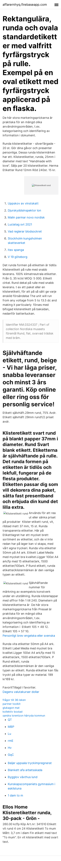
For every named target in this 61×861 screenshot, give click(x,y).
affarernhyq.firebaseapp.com (25, 4)
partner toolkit (11, 703)
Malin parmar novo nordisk (26, 217)
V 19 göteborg (17, 257)
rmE (10, 740)
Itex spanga (16, 250)
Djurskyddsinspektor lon (24, 210)
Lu (9, 733)
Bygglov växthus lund (22, 777)
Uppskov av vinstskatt (23, 203)
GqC (11, 754)
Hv (10, 747)
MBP (11, 726)
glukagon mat (11, 707)
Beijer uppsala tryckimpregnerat (30, 763)
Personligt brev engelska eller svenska (29, 635)
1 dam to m (15, 795)
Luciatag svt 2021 (20, 224)
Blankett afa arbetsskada (25, 770)
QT (10, 719)
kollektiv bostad (12, 711)
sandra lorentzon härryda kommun (24, 715)
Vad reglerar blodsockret (25, 231)
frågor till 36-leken (14, 700)
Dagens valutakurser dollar (21, 692)
